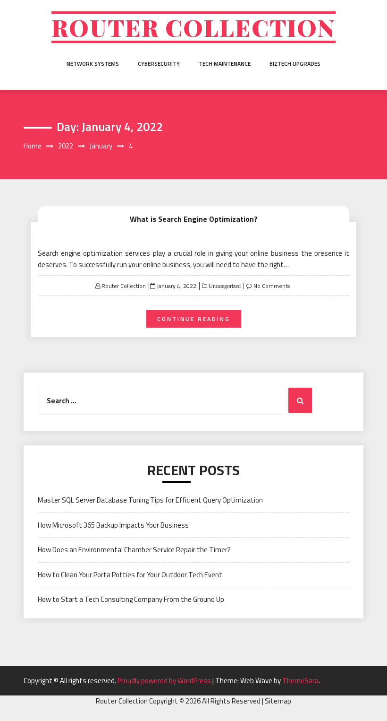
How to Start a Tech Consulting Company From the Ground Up (131, 599)
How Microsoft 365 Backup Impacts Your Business (113, 525)
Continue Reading (193, 318)
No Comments (271, 285)
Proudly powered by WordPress (165, 680)
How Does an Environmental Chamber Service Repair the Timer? (134, 549)
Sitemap (278, 700)
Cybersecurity (159, 63)
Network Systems (93, 63)
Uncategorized (224, 286)
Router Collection (193, 27)
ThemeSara (300, 680)
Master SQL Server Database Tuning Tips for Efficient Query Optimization (150, 500)
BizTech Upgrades (294, 63)
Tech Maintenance (225, 63)
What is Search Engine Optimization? (194, 219)
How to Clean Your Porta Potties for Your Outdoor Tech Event (130, 574)
